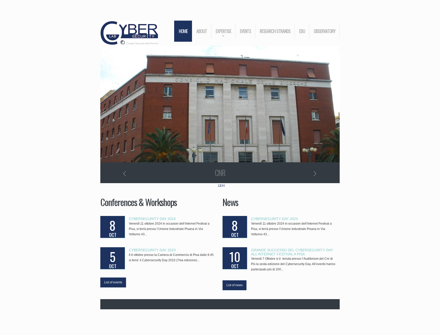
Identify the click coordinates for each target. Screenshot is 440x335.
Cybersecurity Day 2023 (152, 250)
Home (183, 31)
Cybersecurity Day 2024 (152, 219)
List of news (234, 285)
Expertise (221, 35)
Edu (302, 31)
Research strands (275, 31)
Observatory (324, 31)
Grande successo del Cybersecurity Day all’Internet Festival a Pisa (292, 252)
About (201, 31)
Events (245, 31)
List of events (113, 282)
